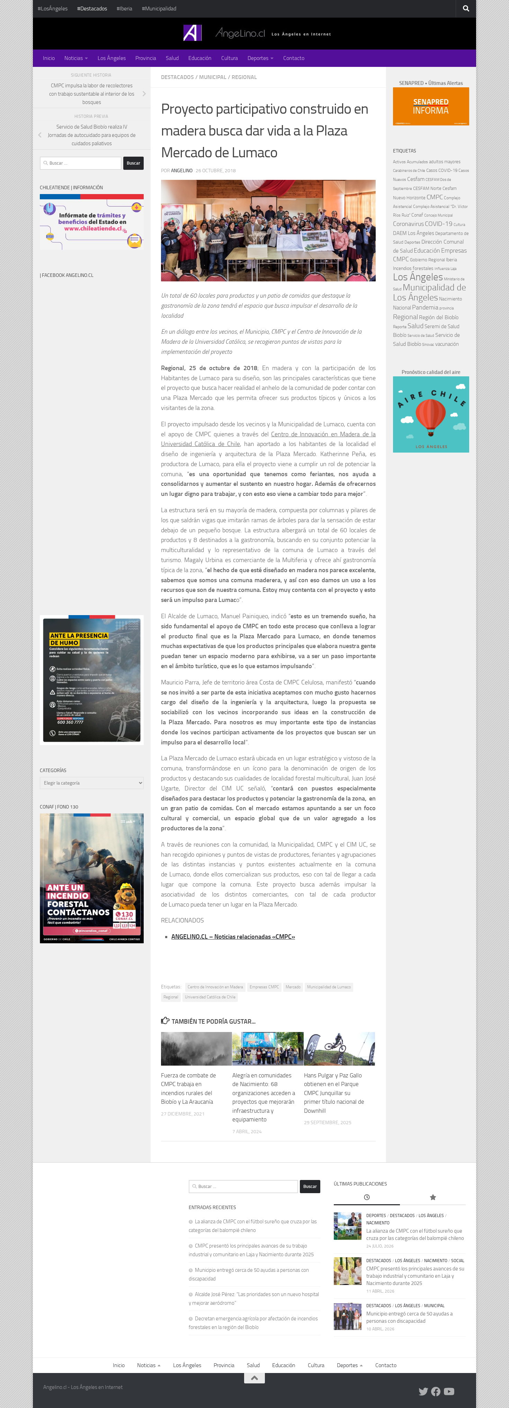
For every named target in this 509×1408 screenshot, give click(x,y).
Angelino (182, 171)
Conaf (417, 215)
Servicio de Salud (421, 335)
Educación (200, 58)
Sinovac (428, 344)
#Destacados (92, 8)
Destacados (177, 77)
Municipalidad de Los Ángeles (429, 292)
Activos (399, 161)
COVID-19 (439, 224)
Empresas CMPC (264, 987)
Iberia (451, 259)
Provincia (145, 58)
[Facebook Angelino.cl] (436, 1392)
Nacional (402, 308)
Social (457, 1260)
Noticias (73, 58)
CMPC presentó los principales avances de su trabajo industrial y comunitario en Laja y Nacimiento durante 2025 (415, 1276)
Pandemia (425, 307)
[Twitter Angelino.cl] (423, 1392)
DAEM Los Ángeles (413, 233)
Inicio (49, 58)
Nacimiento (450, 299)
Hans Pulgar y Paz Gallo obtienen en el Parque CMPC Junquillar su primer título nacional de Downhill (334, 1093)
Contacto (293, 58)
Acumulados (417, 161)
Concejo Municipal (438, 215)
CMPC (435, 197)
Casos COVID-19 (441, 170)
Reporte (400, 326)
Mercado (293, 987)
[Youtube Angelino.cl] (448, 1392)
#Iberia (124, 8)
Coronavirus (408, 224)
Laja (453, 268)
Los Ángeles (112, 58)
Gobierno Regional (427, 259)
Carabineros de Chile (409, 170)
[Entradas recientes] (367, 1197)
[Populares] (433, 1197)
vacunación (447, 344)
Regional (244, 77)
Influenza (442, 268)
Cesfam (416, 179)
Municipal (212, 77)
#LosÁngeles (53, 8)
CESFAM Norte (427, 188)
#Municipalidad (159, 8)
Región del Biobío (438, 317)
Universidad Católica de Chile (210, 997)
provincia (446, 308)
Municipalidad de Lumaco (329, 987)
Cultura (229, 58)
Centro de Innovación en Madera (215, 987)
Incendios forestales (413, 268)
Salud (172, 58)
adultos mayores (445, 161)
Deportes (258, 58)
